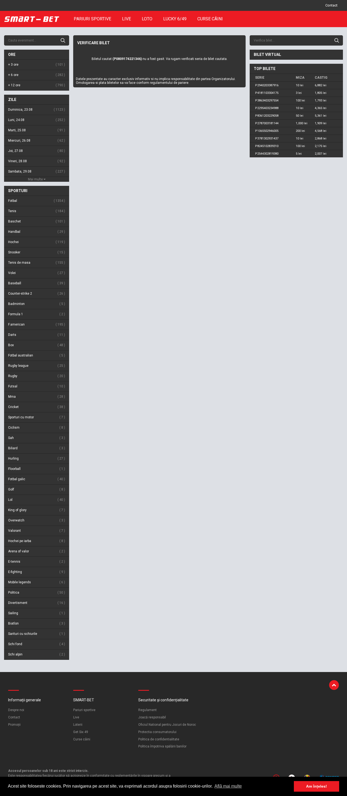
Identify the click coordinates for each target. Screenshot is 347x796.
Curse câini (210, 18)
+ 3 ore (36, 64)
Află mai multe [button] (228, 786)
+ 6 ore (36, 75)
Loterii (77, 725)
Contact (331, 5)
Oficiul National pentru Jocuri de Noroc (167, 725)
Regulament (147, 710)
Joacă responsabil (152, 717)
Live (126, 18)
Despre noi (16, 710)
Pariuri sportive (92, 18)
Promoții (14, 725)
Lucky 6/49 (175, 18)
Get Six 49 (80, 732)
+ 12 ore (36, 85)
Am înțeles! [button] (316, 786)
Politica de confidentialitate (158, 739)
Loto (147, 18)
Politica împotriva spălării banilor (162, 746)
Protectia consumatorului (157, 732)
